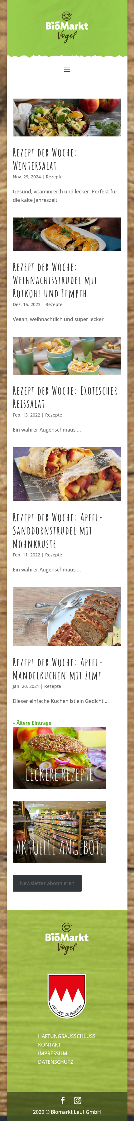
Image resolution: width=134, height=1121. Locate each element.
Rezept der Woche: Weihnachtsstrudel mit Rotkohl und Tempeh (55, 280)
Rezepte (54, 177)
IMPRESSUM (52, 1053)
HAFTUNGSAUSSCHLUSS (67, 1036)
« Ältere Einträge (32, 722)
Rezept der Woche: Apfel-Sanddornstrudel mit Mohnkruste (58, 530)
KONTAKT (49, 1044)
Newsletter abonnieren (47, 883)
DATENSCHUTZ (55, 1061)
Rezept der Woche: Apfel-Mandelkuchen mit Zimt (58, 668)
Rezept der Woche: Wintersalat (45, 158)
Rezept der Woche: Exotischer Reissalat (65, 397)
